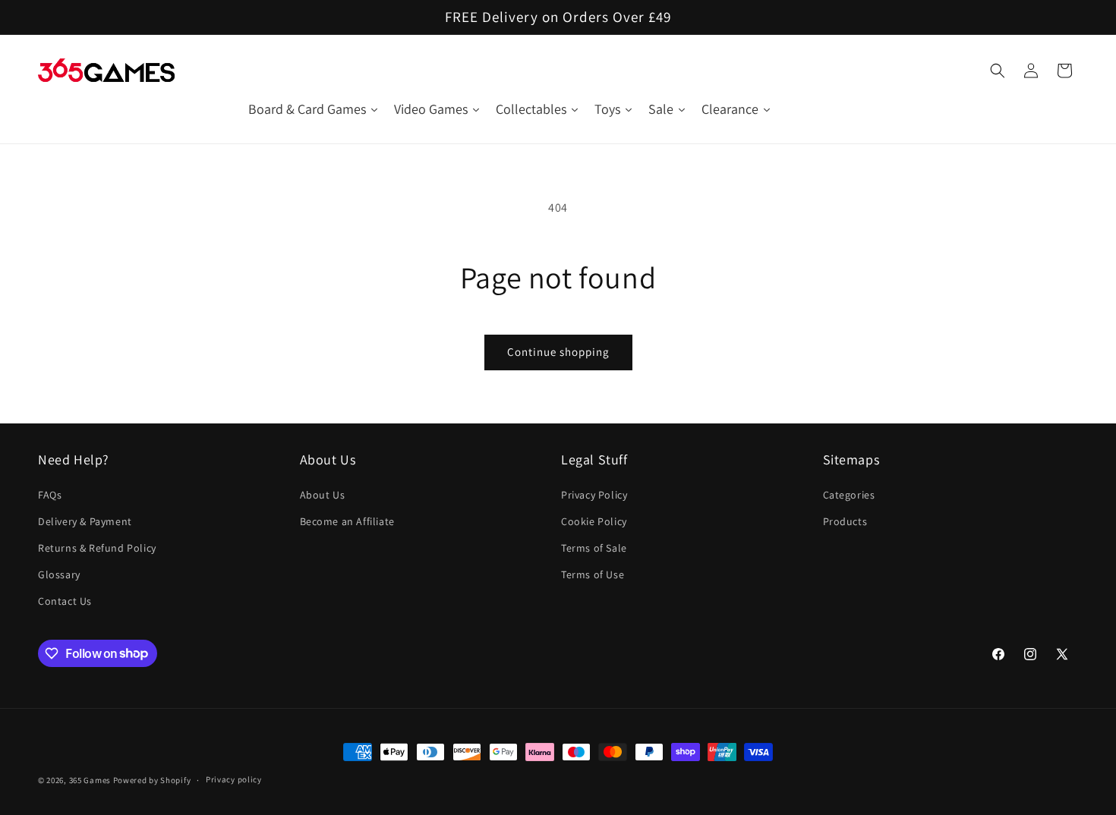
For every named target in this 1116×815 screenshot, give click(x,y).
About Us (322, 495)
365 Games (90, 780)
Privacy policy (234, 779)
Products (845, 521)
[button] (997, 70)
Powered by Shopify (152, 780)
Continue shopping (558, 352)
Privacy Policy (594, 495)
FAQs (49, 495)
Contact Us (65, 601)
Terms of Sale (594, 548)
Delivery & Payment (85, 521)
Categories (849, 495)
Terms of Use (592, 574)
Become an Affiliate (347, 521)
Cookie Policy (594, 521)
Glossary (59, 574)
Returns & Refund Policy (97, 548)
